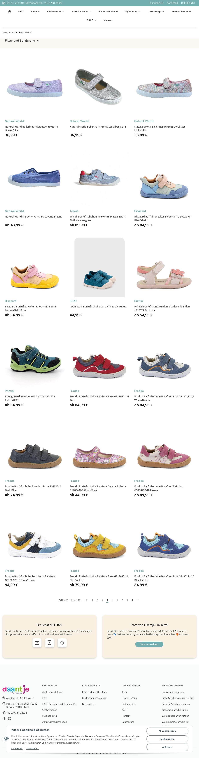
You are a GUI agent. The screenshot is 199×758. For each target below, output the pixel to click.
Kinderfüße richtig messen (176, 704)
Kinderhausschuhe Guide (175, 710)
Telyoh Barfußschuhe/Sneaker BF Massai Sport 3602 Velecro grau (97, 218)
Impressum (128, 722)
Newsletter (88, 704)
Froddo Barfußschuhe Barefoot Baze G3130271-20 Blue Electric (164, 578)
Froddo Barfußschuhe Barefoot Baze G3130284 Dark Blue (33, 488)
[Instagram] (9, 718)
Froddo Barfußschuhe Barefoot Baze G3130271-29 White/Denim (164, 398)
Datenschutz (128, 704)
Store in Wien (129, 698)
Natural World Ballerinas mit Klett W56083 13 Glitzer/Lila (31, 128)
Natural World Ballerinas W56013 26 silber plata (98, 126)
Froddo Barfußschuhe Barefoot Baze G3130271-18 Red (99, 398)
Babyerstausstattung (173, 692)
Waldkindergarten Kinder (175, 716)
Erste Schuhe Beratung (94, 692)
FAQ (44, 698)
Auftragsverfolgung (52, 692)
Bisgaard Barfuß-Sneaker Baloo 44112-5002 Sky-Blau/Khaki (162, 218)
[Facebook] (4, 718)
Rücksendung (49, 716)
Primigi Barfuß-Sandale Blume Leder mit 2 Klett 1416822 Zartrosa (162, 308)
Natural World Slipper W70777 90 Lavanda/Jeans (33, 216)
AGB (124, 710)
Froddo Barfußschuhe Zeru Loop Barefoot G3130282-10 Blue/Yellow (30, 578)
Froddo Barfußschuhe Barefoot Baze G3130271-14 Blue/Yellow (99, 578)
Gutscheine (157, 3)
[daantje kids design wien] (9, 11)
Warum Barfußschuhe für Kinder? (175, 723)
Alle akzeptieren (167, 731)
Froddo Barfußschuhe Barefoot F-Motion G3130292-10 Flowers (158, 488)
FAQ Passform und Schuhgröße (59, 704)
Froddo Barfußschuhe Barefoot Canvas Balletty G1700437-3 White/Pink (98, 488)
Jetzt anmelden (149, 644)
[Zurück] (87, 600)
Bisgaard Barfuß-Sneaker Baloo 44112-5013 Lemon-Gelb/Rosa (30, 308)
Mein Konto (188, 3)
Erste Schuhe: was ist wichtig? (178, 698)
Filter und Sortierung (20, 41)
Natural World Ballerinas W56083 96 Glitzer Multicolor (159, 128)
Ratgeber (172, 3)
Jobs (124, 692)
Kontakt (126, 716)
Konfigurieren (167, 739)
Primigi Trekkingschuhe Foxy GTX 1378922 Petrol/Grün (30, 398)
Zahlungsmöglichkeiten (54, 722)
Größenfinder (49, 710)
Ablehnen (167, 747)
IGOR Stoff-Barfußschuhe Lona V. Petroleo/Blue (98, 306)
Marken (108, 20)
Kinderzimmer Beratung (94, 698)
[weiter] (137, 600)
